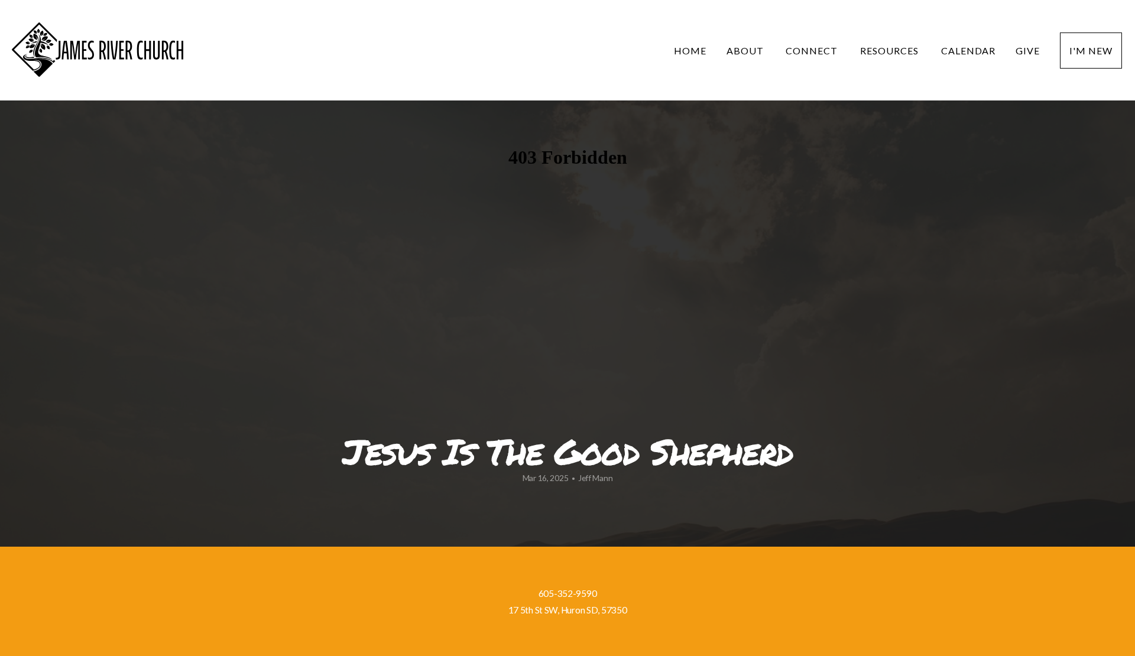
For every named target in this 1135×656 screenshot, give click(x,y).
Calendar (968, 50)
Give (1028, 50)
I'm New (1091, 50)
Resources (890, 50)
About (746, 50)
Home (690, 50)
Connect (813, 50)
